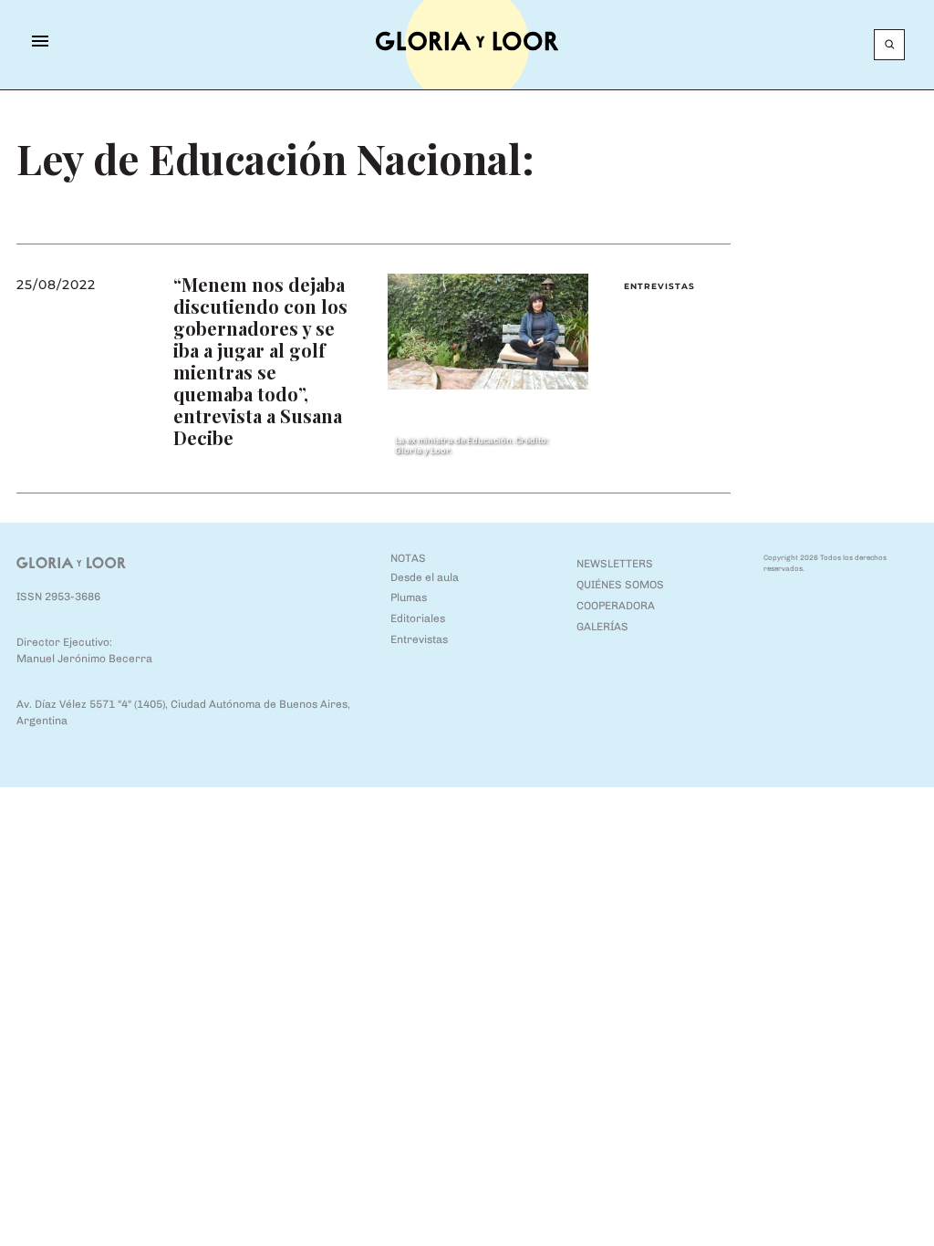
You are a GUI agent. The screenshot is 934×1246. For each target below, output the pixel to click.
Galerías (602, 626)
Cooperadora (615, 605)
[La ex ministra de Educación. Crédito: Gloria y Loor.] (487, 330)
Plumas (408, 597)
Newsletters (614, 563)
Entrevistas (659, 286)
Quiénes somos (620, 584)
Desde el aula (424, 577)
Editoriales (417, 618)
